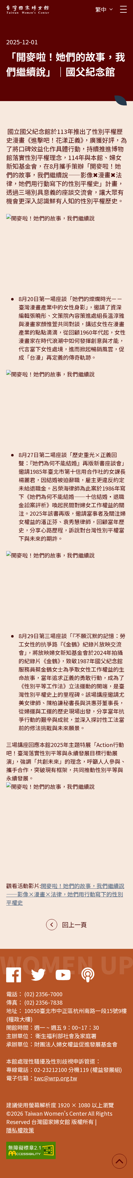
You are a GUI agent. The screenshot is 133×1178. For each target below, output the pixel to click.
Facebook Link (13, 974)
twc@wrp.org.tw (55, 1078)
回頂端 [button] (119, 1161)
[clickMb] (123, 9)
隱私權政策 (20, 1130)
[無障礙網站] (31, 1150)
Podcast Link (87, 974)
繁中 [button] (100, 9)
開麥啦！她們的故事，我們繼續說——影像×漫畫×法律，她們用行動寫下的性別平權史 (65, 894)
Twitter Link (38, 974)
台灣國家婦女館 (27, 9)
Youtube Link (63, 974)
